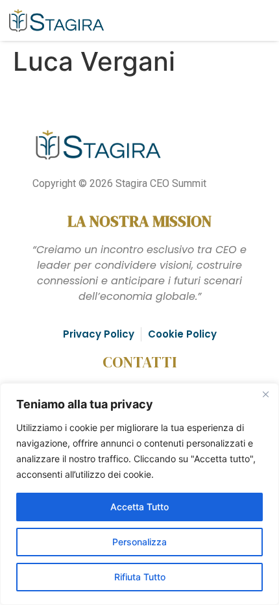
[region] (139, 494)
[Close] (265, 394)
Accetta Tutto (139, 506)
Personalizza (139, 541)
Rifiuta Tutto (139, 576)
